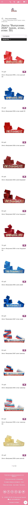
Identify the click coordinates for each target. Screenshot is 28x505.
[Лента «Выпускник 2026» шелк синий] (14, 267)
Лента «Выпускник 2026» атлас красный (13, 145)
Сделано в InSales (14, 502)
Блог (22, 482)
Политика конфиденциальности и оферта (14, 475)
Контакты (22, 485)
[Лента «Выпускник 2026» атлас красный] (14, 127)
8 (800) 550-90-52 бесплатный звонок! (15, 497)
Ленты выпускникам (10, 19)
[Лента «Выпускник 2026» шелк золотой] (14, 440)
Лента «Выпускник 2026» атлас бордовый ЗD (14, 249)
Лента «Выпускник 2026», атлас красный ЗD (13, 76)
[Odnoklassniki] (15, 491)
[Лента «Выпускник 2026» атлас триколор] (14, 370)
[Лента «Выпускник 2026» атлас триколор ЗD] (14, 404)
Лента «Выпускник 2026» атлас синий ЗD (13, 111)
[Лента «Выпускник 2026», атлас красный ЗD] (14, 57)
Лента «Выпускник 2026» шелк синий (12, 285)
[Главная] (2, 19)
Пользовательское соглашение (14, 479)
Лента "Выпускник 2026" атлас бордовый (13, 214)
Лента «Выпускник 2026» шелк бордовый (13, 180)
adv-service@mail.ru (14, 499)
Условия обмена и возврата (12, 482)
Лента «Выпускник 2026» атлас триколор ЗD (13, 423)
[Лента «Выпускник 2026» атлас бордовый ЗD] (14, 230)
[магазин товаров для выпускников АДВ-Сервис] (14, 9)
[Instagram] (12, 491)
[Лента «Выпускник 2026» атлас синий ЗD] (14, 93)
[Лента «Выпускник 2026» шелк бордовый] (14, 162)
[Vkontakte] (4, 491)
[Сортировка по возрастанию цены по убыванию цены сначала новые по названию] (14, 36)
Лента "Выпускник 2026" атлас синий (12, 319)
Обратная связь (7, 485)
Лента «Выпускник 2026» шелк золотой (13, 458)
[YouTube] (19, 491)
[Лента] (14, 196)
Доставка (16, 485)
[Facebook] (8, 491)
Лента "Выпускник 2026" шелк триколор (13, 353)
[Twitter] (23, 491)
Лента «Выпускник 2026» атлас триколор (13, 388)
